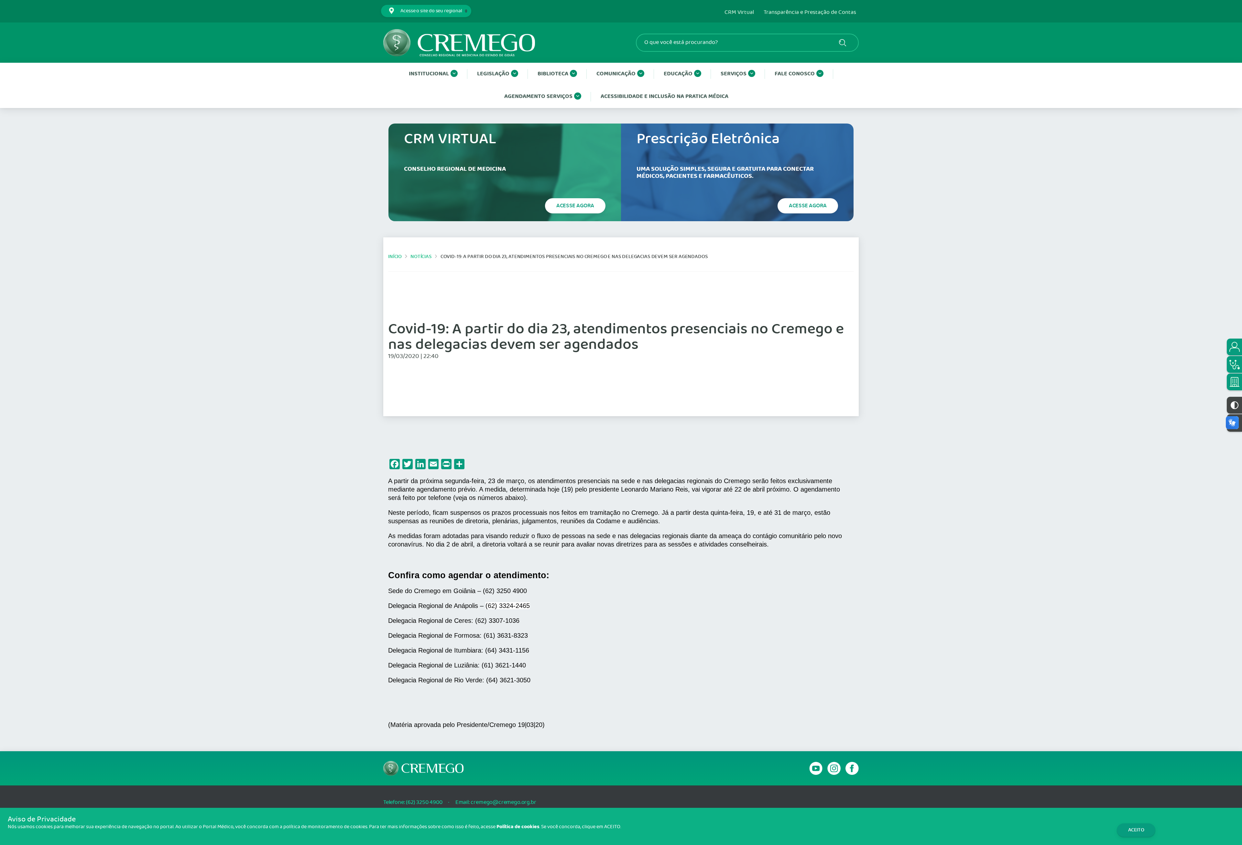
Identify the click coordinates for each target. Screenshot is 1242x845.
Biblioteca (553, 74)
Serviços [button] (733, 74)
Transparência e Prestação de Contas (810, 12)
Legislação (493, 74)
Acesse (575, 205)
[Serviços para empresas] (1234, 382)
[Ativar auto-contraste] (1234, 405)
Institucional (429, 74)
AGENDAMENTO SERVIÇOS (538, 96)
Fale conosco (795, 74)
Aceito (1136, 830)
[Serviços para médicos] (1234, 364)
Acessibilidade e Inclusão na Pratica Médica (664, 96)
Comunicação (616, 74)
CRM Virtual (739, 12)
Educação (678, 74)
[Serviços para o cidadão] (1234, 347)
